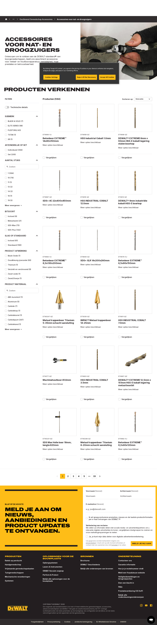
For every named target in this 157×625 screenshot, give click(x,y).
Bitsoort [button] (10, 211)
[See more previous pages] (13, 19)
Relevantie (139, 99)
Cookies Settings (51, 77)
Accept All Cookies (107, 77)
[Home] (6, 19)
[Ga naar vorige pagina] (57, 476)
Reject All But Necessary (86, 77)
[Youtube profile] (146, 605)
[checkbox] (6, 121)
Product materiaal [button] (15, 284)
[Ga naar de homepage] (17, 608)
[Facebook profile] (151, 605)
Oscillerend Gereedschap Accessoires (36, 19)
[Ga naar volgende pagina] (99, 476)
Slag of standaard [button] (15, 235)
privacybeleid (91, 543)
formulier (114, 545)
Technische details (19, 107)
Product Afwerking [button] (16, 251)
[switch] (7, 107)
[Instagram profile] (141, 605)
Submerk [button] (9, 116)
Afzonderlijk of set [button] (16, 145)
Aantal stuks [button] (12, 160)
